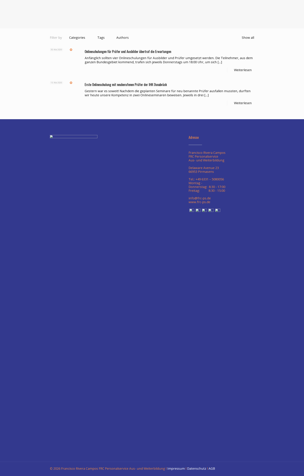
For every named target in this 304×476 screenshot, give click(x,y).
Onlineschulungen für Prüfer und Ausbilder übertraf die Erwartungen (128, 51)
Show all (248, 37)
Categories (77, 37)
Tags (101, 37)
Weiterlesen (243, 70)
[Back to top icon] (248, 468)
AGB (212, 468)
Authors (122, 37)
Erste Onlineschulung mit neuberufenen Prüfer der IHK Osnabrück (126, 84)
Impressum (176, 468)
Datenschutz (196, 468)
